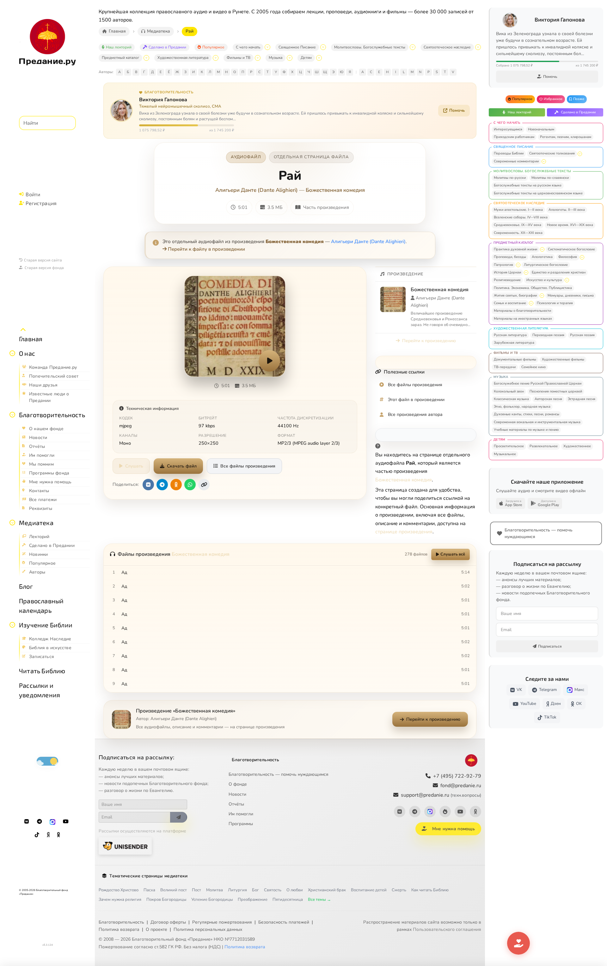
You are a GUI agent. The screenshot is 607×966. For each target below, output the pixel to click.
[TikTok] (37, 835)
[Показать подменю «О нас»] (12, 353)
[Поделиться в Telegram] (162, 484)
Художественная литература (182, 57)
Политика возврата (119, 929)
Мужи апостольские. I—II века (518, 209)
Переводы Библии (509, 153)
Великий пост (173, 890)
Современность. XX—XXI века (518, 232)
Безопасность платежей (283, 922)
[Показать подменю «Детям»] (319, 58)
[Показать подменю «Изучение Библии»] (12, 625)
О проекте (156, 929)
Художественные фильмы (563, 359)
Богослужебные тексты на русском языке (527, 185)
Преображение (252, 899)
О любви (294, 890)
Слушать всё (452, 554)
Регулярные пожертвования (222, 922)
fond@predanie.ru (460, 785)
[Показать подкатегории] (580, 154)
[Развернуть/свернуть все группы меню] (23, 330)
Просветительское (509, 446)
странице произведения (403, 531)
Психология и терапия (555, 303)
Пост (196, 890)
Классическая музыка (511, 399)
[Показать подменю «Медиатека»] (12, 522)
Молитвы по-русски (510, 177)
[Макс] (52, 821)
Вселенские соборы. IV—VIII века (521, 217)
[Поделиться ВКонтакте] (148, 484)
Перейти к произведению (429, 341)
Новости (237, 794)
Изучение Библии (45, 625)
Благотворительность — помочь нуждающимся (278, 774)
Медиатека (36, 522)
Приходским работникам (514, 137)
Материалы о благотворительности (522, 310)
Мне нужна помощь (453, 829)
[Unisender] (125, 846)
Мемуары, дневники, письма (571, 295)
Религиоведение (507, 280)
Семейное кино (533, 367)
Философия (567, 256)
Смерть (399, 890)
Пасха (149, 890)
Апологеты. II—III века (567, 209)
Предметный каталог (120, 57)
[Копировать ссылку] (204, 484)
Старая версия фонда (44, 267)
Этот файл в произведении (416, 400)
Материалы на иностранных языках (523, 318)
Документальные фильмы (515, 359)
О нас (27, 353)
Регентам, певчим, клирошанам (565, 137)
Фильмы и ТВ (238, 57)
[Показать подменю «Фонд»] (12, 414)
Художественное (577, 446)
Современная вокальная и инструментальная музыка (537, 422)
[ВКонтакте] (26, 822)
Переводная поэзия (548, 335)
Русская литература (510, 335)
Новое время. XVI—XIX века (570, 225)
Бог (255, 890)
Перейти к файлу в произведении (206, 249)
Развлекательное (544, 446)
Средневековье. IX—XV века (517, 225)
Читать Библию (42, 670)
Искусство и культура (544, 280)
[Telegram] (39, 821)
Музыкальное (505, 454)
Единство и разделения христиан (559, 272)
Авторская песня (548, 399)
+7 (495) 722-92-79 (457, 776)
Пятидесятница (288, 899)
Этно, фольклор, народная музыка (522, 406)
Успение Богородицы (212, 899)
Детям (306, 57)
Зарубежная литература (514, 342)
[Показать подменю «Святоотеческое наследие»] (478, 47)
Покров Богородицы (166, 899)
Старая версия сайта (43, 260)
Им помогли (241, 814)
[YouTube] (65, 821)
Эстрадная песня (581, 399)
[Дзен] (48, 835)
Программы (241, 824)
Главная (30, 338)
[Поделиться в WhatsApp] (190, 484)
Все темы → (319, 899)
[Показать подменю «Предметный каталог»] (146, 58)
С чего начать (248, 47)
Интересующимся (508, 129)
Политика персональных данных (208, 929)
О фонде (238, 784)
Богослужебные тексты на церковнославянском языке (538, 193)
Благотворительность (52, 414)
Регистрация (41, 203)
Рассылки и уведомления (39, 690)
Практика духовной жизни (515, 249)
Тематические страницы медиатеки (148, 876)
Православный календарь (41, 605)
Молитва (214, 890)
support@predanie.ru (441, 795)
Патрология (503, 264)
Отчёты (236, 804)
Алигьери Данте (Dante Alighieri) (256, 190)
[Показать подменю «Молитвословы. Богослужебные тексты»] (412, 47)
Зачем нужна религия (120, 899)
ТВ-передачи (505, 367)
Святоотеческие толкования (552, 153)
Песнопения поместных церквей (556, 391)
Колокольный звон (509, 391)
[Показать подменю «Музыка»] (289, 58)
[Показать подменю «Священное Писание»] (323, 47)
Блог (26, 586)
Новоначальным (541, 129)
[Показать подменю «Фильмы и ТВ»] (258, 58)
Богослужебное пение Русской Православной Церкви (537, 383)
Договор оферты (168, 922)
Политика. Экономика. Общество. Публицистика (533, 287)
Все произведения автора (415, 414)
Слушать (134, 466)
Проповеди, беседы (510, 256)
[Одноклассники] (58, 835)
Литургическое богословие (546, 264)
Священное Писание (297, 47)
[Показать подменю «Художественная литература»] (215, 58)
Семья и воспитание (510, 303)
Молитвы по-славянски (550, 177)
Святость (272, 890)
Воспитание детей (369, 890)
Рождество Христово (118, 890)
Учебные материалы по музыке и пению (526, 429)
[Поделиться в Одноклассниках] (176, 484)
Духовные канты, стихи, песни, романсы (526, 414)
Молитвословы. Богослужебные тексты (369, 47)
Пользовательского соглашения (447, 929)
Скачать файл (182, 466)
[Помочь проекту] (518, 943)
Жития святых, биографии (515, 295)
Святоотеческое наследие (447, 47)
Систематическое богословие (571, 249)
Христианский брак (327, 890)
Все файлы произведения (247, 466)
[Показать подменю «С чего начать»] (267, 47)
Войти (33, 194)
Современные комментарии (516, 161)
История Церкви (507, 272)
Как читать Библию (430, 890)
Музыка (275, 57)
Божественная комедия (335, 190)
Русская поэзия (582, 335)
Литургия (237, 890)
